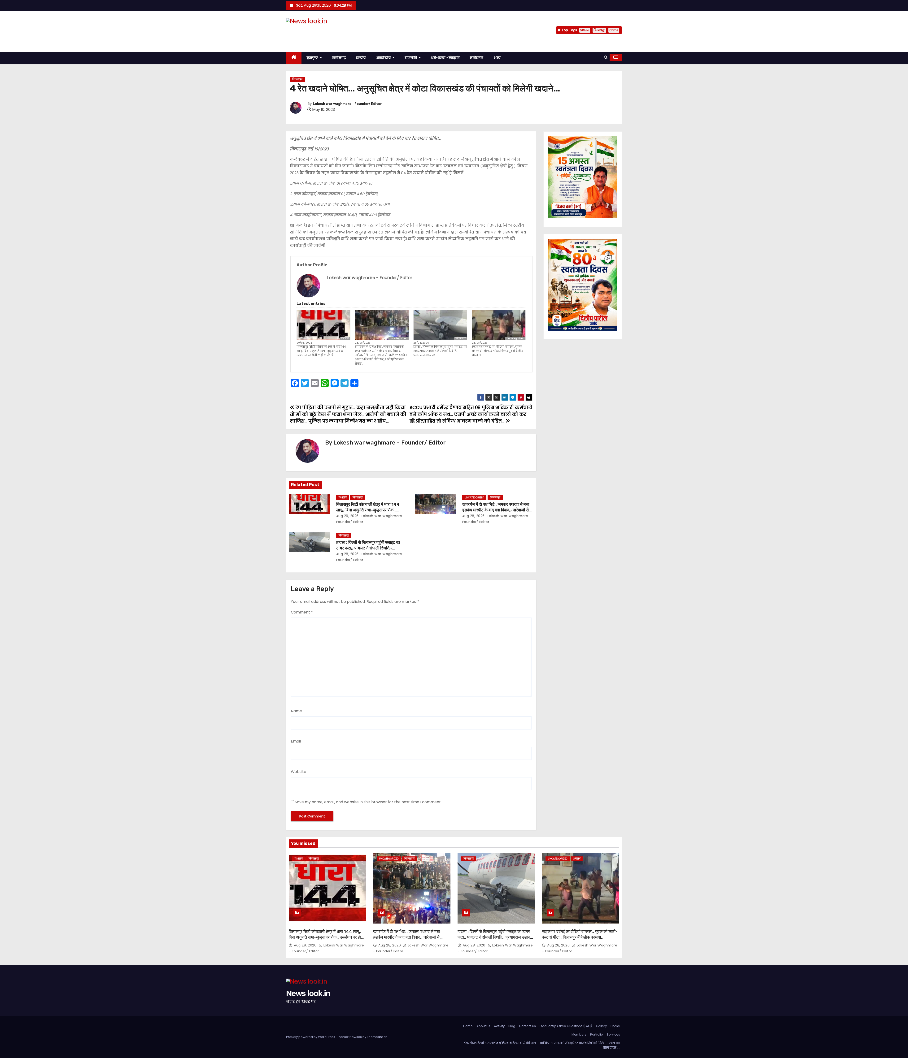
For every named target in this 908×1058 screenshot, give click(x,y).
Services (613, 1034)
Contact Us (527, 1026)
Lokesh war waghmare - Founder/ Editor (347, 104)
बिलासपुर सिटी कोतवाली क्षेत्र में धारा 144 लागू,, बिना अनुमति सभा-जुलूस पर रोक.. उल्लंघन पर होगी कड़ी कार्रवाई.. (321, 351)
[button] (606, 57)
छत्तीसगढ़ (339, 57)
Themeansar (377, 1037)
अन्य (497, 57)
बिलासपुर (599, 30)
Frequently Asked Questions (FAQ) (566, 1026)
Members (579, 1034)
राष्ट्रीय (361, 57)
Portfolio (596, 1034)
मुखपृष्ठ (313, 57)
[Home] (293, 58)
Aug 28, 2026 (473, 516)
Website (298, 771)
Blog (511, 1026)
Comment (302, 612)
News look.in (308, 30)
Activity (499, 1026)
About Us (483, 1026)
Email (296, 741)
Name (296, 711)
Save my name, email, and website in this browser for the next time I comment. (368, 802)
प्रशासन (584, 30)
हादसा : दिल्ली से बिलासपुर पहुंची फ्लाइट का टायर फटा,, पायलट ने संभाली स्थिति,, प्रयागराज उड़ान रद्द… (440, 351)
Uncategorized (398, 338)
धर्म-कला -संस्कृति (445, 57)
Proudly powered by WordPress (311, 1037)
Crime (613, 30)
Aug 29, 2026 (347, 516)
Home (468, 1026)
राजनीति (411, 57)
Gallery (601, 1026)
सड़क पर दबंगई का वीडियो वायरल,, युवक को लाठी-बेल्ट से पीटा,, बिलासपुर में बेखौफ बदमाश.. (498, 351)
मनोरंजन (476, 57)
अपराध (577, 858)
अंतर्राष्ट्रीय (384, 57)
